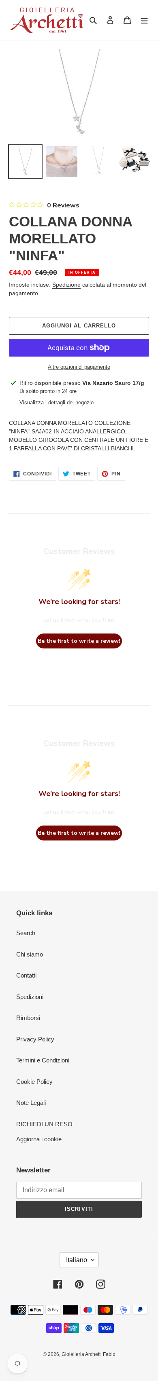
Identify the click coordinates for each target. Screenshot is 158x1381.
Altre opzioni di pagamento (79, 367)
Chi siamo (29, 954)
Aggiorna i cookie (39, 1139)
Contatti (26, 975)
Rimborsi (28, 1017)
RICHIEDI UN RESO (44, 1124)
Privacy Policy (35, 1039)
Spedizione (66, 284)
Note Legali (31, 1102)
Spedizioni (29, 996)
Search (25, 932)
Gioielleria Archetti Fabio (88, 1354)
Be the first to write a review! (79, 641)
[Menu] (144, 20)
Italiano (76, 1259)
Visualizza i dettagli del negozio (56, 402)
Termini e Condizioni (42, 1060)
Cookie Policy (34, 1081)
